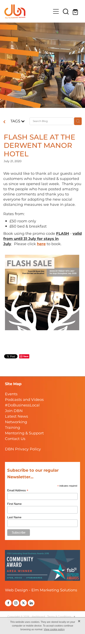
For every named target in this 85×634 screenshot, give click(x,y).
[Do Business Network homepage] (27, 11)
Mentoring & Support (24, 433)
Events (11, 394)
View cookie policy (54, 629)
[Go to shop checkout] (76, 11)
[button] (66, 11)
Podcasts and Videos (24, 400)
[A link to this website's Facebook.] (8, 603)
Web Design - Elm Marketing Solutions (41, 590)
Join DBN (14, 411)
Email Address (17, 490)
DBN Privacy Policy (23, 449)
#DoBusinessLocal (22, 405)
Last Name (14, 517)
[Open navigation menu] (56, 11)
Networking (16, 422)
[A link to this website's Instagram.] (16, 603)
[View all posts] (4, 122)
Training (12, 428)
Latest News (16, 416)
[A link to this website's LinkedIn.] (31, 603)
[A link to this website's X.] (23, 603)
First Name (14, 503)
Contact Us (15, 439)
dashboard (38, 617)
